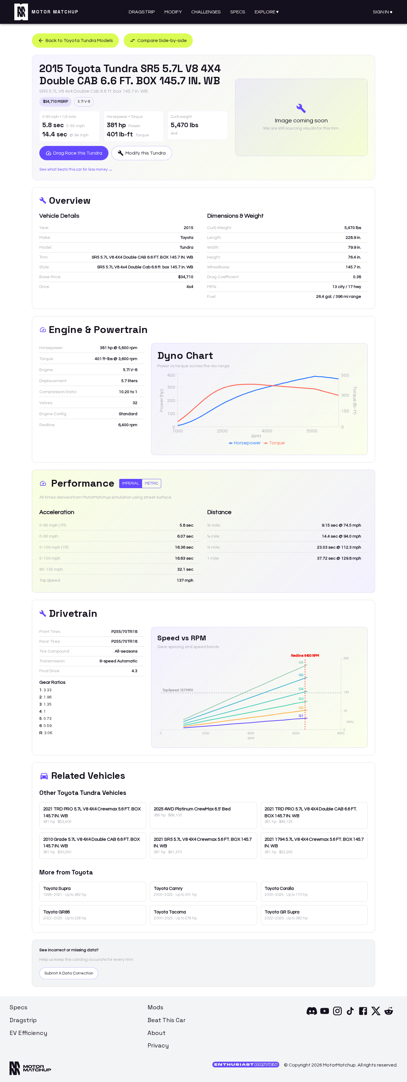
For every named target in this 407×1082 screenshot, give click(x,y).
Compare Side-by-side (162, 40)
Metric (151, 483)
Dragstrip (142, 12)
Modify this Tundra (145, 153)
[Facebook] (363, 1014)
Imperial (130, 483)
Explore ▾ (267, 12)
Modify (173, 12)
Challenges (206, 12)
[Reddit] (388, 1014)
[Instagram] (337, 1014)
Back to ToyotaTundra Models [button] (79, 40)
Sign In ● (383, 12)
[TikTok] (350, 1014)
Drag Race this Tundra (77, 153)
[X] (375, 1014)
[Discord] (311, 1014)
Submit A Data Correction (68, 973)
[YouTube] (324, 1014)
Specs (237, 12)
